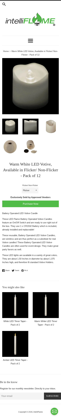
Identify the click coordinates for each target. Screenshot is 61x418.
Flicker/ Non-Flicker (30, 185)
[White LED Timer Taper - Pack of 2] (15, 305)
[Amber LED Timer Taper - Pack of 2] (15, 344)
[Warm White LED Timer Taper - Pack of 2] (46, 305)
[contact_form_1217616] (54, 411)
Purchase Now (30, 204)
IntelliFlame (38, 412)
